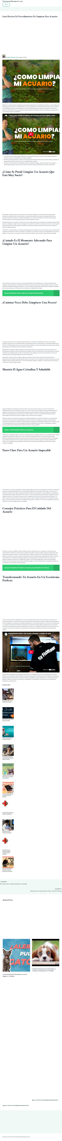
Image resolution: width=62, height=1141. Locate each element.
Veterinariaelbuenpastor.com (12, 1)
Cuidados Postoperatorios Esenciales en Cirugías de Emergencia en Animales (44, 970)
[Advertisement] (31, 37)
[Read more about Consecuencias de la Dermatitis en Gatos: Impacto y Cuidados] (16, 955)
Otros (12, 1105)
